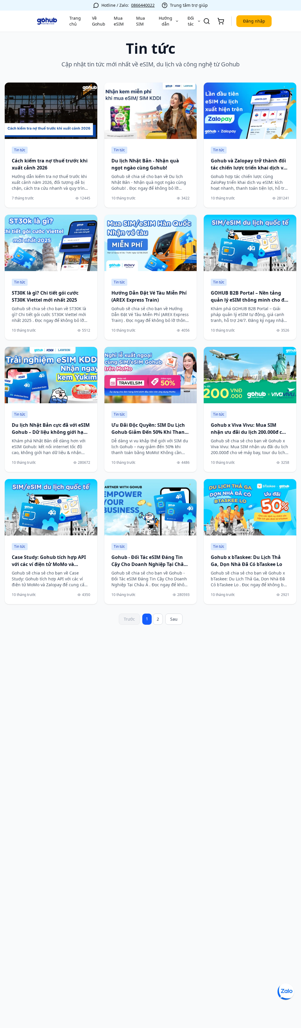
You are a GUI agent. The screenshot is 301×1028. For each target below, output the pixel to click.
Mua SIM (140, 21)
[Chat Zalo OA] (285, 991)
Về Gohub (98, 21)
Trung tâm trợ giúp (189, 5)
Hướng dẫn (165, 21)
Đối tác (191, 21)
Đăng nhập (254, 21)
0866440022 (143, 5)
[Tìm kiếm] (207, 21)
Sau (174, 619)
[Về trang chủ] (47, 21)
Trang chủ (75, 21)
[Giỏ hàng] (221, 21)
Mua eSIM (119, 21)
